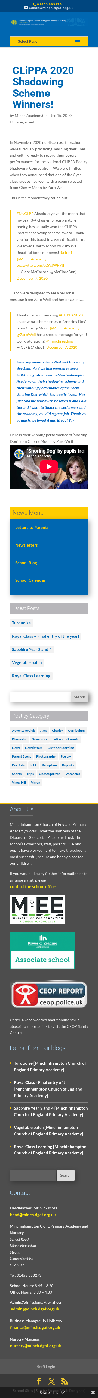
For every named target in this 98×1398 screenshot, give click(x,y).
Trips (30, 774)
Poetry (66, 756)
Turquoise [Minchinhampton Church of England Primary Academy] (50, 1066)
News (16, 748)
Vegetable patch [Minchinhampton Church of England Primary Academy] (48, 1130)
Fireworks (19, 739)
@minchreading (59, 341)
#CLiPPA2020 (71, 315)
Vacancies (73, 774)
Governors (39, 739)
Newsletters (26, 545)
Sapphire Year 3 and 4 (32, 649)
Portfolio (18, 765)
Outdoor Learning (61, 748)
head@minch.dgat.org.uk (33, 1214)
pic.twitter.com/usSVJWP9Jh (41, 265)
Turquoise (21, 622)
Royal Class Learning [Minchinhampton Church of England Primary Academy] (50, 1150)
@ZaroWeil (26, 334)
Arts (43, 730)
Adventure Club (23, 730)
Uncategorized (22, 122)
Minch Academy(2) (31, 115)
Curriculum (76, 730)
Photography (46, 756)
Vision (35, 782)
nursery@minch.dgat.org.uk (35, 1345)
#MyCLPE (25, 213)
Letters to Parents (32, 527)
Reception (49, 765)
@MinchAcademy (32, 259)
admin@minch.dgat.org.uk (34, 1308)
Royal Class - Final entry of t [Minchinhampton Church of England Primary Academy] (48, 1089)
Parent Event (21, 756)
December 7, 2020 (32, 278)
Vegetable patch (27, 662)
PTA (33, 765)
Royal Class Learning (31, 675)
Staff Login (46, 1366)
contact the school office (33, 886)
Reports (68, 765)
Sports (17, 774)
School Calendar (30, 580)
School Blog (26, 562)
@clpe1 (66, 252)
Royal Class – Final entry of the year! (45, 636)
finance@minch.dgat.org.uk (35, 1327)
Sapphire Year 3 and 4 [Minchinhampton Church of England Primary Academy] (51, 1111)
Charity (57, 730)
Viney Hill (19, 782)
